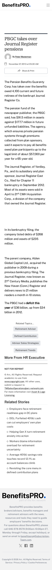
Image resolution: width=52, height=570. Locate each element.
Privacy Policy (20, 562)
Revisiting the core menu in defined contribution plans (24, 470)
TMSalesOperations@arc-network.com (23, 388)
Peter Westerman (23, 57)
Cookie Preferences (37, 562)
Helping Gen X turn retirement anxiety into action (26, 433)
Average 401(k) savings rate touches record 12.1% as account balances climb (24, 458)
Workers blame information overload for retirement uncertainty (24, 445)
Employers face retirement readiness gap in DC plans (24, 410)
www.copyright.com (14, 381)
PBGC (41, 113)
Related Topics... (25, 323)
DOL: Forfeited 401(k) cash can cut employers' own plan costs (24, 422)
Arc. (21, 559)
